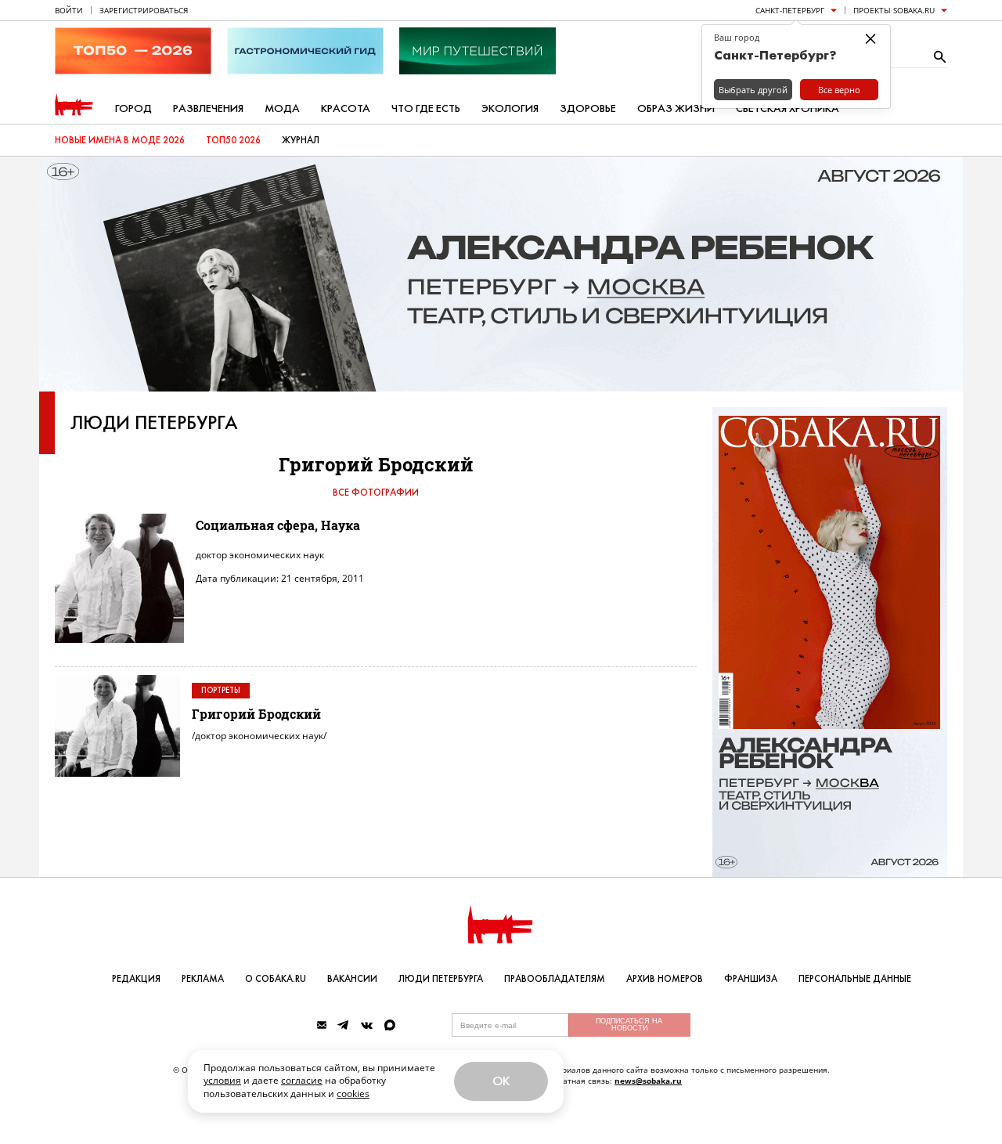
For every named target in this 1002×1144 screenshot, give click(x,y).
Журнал (300, 140)
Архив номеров (664, 978)
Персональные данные (854, 978)
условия (222, 1080)
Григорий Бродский (256, 714)
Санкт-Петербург (789, 10)
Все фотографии (376, 492)
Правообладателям (554, 978)
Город (133, 108)
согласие (302, 1080)
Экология (510, 108)
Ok (501, 1081)
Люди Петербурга (154, 422)
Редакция (136, 978)
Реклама (203, 978)
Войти (69, 10)
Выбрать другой (753, 90)
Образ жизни (676, 108)
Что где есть (425, 108)
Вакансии (352, 978)
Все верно (839, 90)
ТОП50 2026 (233, 140)
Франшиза (750, 978)
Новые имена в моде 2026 (120, 140)
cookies (353, 1093)
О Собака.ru (275, 978)
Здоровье (588, 108)
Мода (282, 108)
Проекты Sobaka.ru (894, 10)
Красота (345, 108)
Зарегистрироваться (143, 10)
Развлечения (208, 108)
